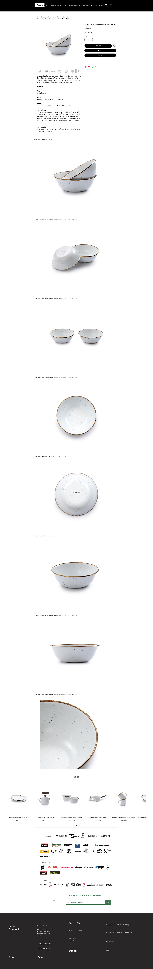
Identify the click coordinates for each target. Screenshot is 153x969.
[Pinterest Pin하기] (89, 67)
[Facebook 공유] (86, 67)
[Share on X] (96, 67)
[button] (57, 5)
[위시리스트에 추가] (114, 46)
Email (67, 898)
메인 (38, 17)
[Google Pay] (100, 55)
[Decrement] (86, 39)
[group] (76, 802)
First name (70, 922)
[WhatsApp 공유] (92, 67)
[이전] (4, 797)
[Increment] (91, 39)
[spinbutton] (88, 39)
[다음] (149, 797)
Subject (79, 931)
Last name (79, 922)
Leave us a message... (72, 939)
